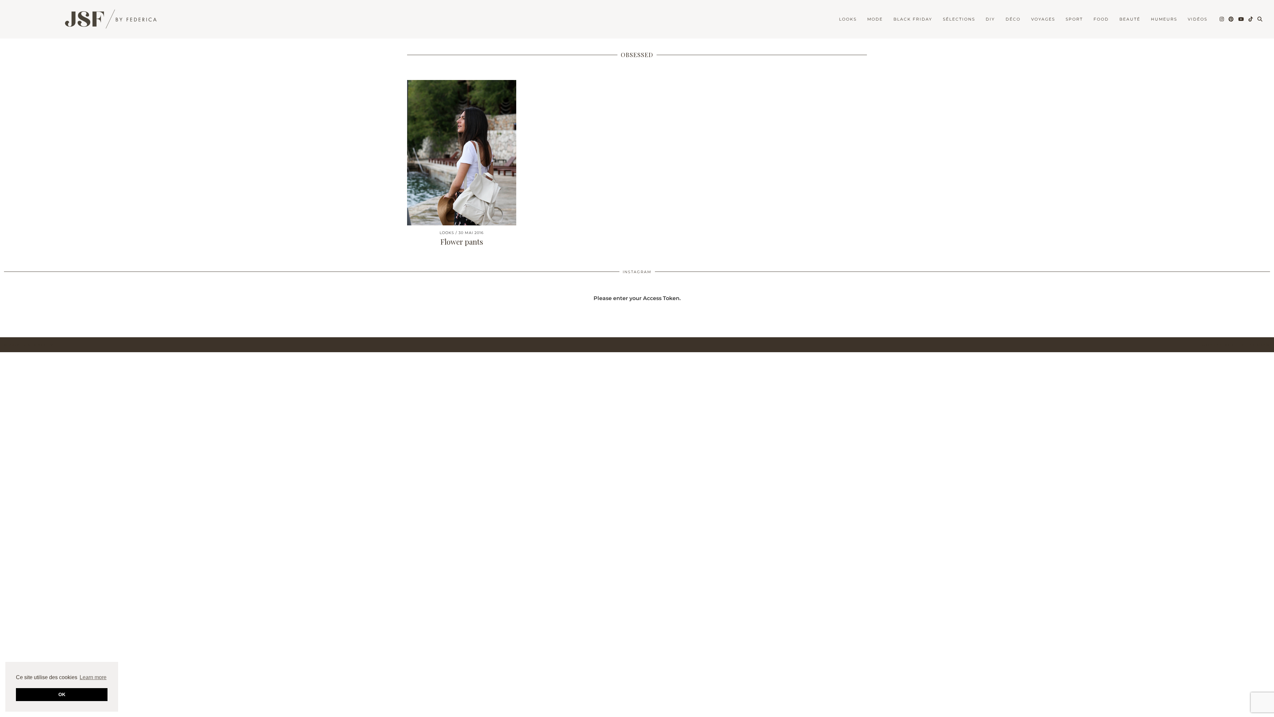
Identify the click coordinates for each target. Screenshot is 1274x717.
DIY (990, 19)
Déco (1013, 19)
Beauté (1129, 19)
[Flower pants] (461, 152)
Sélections (959, 19)
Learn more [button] (93, 677)
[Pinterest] (1231, 19)
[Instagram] (1222, 19)
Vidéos (1197, 19)
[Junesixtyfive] (106, 20)
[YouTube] (1241, 19)
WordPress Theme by (1236, 345)
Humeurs (1164, 19)
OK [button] (61, 694)
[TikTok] (1250, 19)
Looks (848, 19)
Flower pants (461, 242)
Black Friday (912, 19)
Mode (875, 19)
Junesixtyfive (39, 345)
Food (1101, 19)
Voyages (1043, 19)
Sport (1074, 19)
